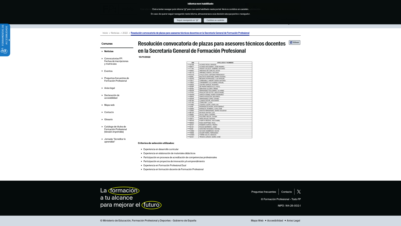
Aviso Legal (293, 221)
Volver (296, 42)
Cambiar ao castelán (215, 20)
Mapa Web (257, 221)
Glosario (108, 119)
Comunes (107, 44)
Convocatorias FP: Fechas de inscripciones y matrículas (116, 61)
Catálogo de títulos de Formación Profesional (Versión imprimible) (115, 129)
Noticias (115, 33)
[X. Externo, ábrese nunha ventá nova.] (299, 192)
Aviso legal (109, 88)
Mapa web (109, 105)
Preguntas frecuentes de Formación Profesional (116, 79)
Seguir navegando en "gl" (187, 20)
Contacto (109, 112)
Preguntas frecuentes (263, 192)
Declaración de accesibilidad (111, 96)
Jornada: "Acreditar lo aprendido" (115, 140)
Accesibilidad (275, 221)
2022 (125, 33)
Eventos (108, 71)
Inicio (105, 33)
